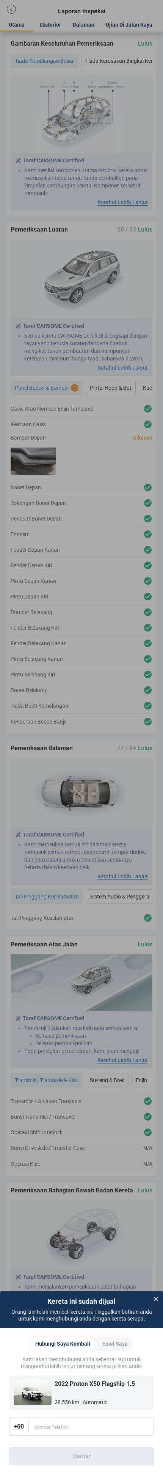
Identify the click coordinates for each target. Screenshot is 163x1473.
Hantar (81, 1456)
